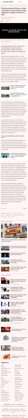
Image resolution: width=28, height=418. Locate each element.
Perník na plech (18, 388)
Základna (8, 215)
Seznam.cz (20, 1)
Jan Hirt (16, 370)
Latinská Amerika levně (5, 399)
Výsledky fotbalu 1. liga (5, 381)
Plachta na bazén (16, 409)
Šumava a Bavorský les (5, 395)
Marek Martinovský (9, 17)
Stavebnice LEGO (22, 415)
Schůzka (3, 215)
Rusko (15, 213)
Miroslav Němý (18, 314)
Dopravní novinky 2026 (19, 395)
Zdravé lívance (17, 383)
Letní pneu (12, 417)
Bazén (10, 409)
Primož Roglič (17, 373)
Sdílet (9, 21)
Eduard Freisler (18, 299)
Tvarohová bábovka (18, 384)
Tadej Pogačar (17, 372)
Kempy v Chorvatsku (5, 392)
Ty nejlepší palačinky (19, 379)
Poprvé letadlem (4, 394)
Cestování (20, 213)
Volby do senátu (4, 373)
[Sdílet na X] (26, 208)
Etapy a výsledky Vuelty (19, 368)
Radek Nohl (16, 284)
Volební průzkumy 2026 (5, 368)
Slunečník (3, 411)
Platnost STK (17, 401)
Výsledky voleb (4, 370)
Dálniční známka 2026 (19, 394)
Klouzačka (8, 411)
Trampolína (22, 409)
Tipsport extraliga (4, 383)
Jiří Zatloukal (17, 306)
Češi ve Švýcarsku (4, 397)
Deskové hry (17, 417)
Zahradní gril (23, 411)
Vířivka (13, 412)
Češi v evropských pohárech (20, 406)
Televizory (23, 417)
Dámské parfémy (6, 417)
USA (9, 216)
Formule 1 (3, 386)
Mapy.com (14, 404)
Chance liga (3, 379)
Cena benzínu (11, 406)
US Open (2, 384)
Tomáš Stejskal (18, 323)
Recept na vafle (18, 386)
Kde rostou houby (4, 406)
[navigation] (2, 2)
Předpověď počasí (19, 404)
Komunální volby (4, 375)
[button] (5, 87)
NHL (2, 388)
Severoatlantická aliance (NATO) (17, 215)
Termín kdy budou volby (5, 372)
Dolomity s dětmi (4, 401)
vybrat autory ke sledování (5, 18)
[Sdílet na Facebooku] (24, 208)
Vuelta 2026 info (18, 367)
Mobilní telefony (15, 415)
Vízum (11, 213)
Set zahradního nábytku (15, 411)
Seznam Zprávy (17, 291)
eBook (4, 21)
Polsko (12, 216)
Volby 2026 (3, 367)
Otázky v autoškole (18, 399)
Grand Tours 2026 (18, 375)
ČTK (2, 17)
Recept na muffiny (18, 381)
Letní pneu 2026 (18, 392)
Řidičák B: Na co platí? (19, 397)
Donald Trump (4, 216)
